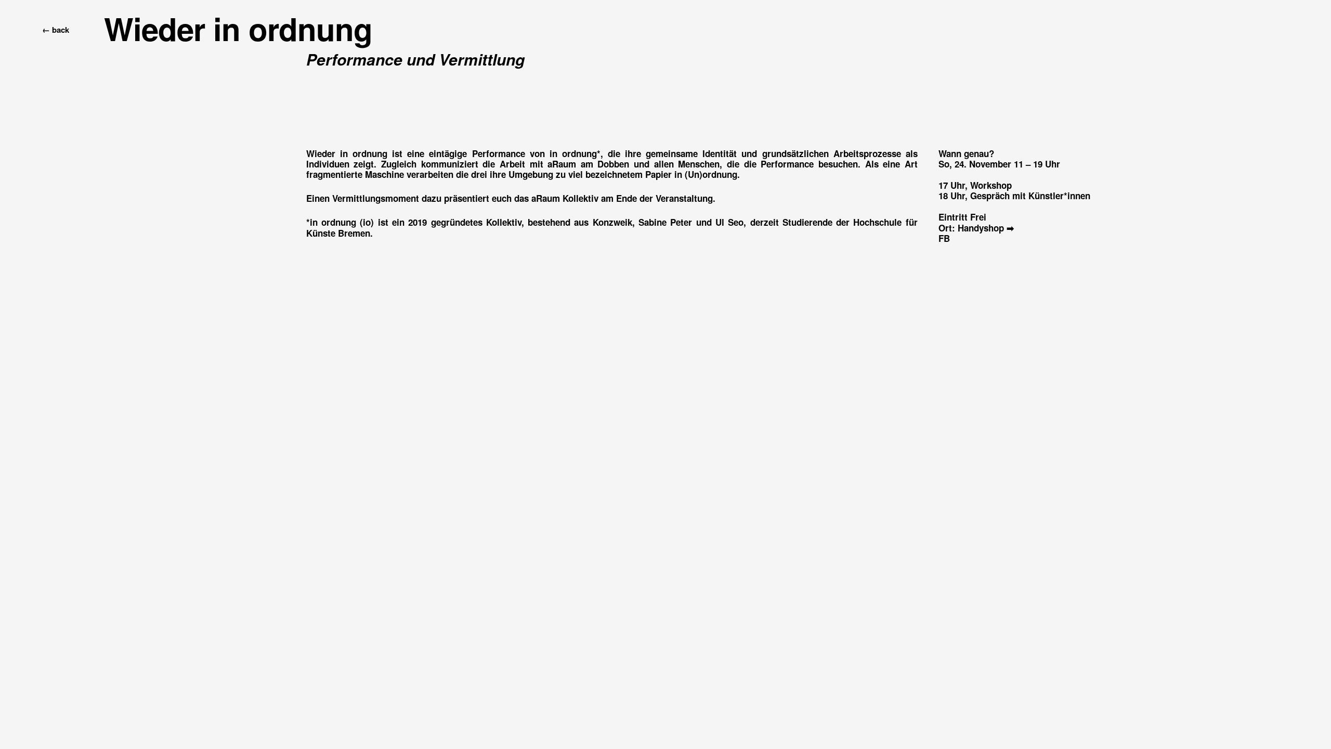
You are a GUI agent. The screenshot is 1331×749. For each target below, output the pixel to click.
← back (50, 29)
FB (944, 238)
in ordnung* (575, 153)
